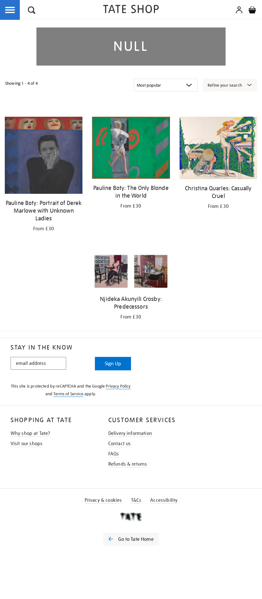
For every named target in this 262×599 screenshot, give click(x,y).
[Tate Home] (131, 516)
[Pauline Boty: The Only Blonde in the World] (131, 149)
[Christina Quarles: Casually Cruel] (218, 149)
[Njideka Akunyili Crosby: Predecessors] (131, 272)
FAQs (113, 454)
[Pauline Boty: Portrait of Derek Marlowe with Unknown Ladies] (43, 156)
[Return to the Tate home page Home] (131, 10)
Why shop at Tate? (30, 433)
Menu (10, 10)
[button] (31, 11)
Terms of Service (68, 394)
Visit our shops (26, 443)
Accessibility (163, 500)
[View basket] (252, 11)
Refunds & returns (127, 464)
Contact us (119, 443)
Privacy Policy (118, 386)
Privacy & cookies (103, 500)
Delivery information (130, 433)
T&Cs (136, 500)
